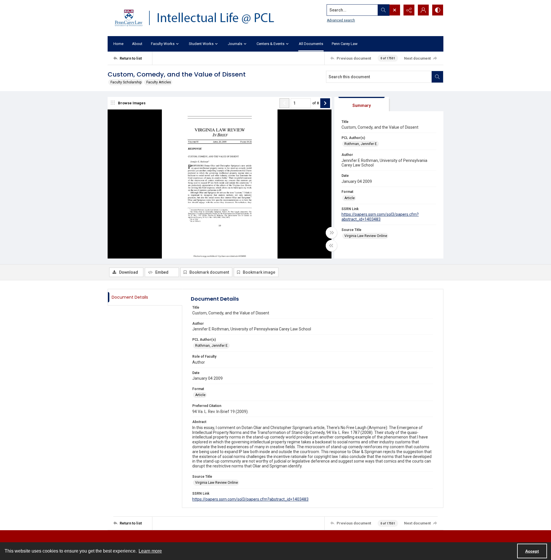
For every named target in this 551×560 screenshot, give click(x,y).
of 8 (315, 103)
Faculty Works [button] (162, 44)
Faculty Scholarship (125, 82)
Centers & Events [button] (270, 44)
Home (118, 44)
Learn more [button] (150, 551)
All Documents (311, 44)
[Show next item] (325, 103)
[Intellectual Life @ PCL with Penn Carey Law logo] (199, 18)
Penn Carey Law (345, 44)
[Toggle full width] (331, 232)
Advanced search (341, 20)
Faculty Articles (158, 82)
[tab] (361, 104)
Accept (532, 551)
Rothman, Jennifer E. (361, 144)
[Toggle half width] (331, 245)
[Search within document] (437, 77)
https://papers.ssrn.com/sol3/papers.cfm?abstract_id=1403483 (380, 217)
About (137, 44)
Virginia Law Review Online (365, 236)
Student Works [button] (201, 44)
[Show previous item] (284, 103)
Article (349, 198)
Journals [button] (235, 44)
